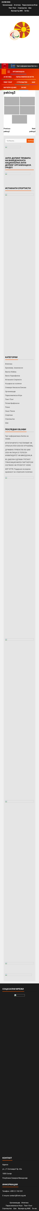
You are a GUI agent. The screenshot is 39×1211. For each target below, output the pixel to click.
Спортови (9, 415)
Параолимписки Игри (29, 5)
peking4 (32, 130)
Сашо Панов (10, 411)
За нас (26, 11)
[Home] (4, 71)
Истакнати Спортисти (13, 380)
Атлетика (17, 5)
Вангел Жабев (10, 372)
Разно (7, 407)
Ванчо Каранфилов (12, 376)
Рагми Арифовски (12, 403)
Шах (29, 8)
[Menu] (8, 71)
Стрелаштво (22, 8)
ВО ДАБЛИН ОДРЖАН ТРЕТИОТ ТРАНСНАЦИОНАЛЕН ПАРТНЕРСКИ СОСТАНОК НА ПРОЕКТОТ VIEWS (19, 462)
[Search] (35, 72)
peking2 (7, 130)
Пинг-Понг (12, 8)
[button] (8, 71)
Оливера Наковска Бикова (15, 387)
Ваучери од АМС (17, 11)
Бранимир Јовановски (14, 368)
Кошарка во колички (13, 384)
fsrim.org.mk (19, 43)
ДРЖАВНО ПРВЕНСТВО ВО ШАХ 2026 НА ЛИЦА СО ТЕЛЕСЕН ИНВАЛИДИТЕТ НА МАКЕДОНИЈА (18, 452)
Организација (7, 5)
